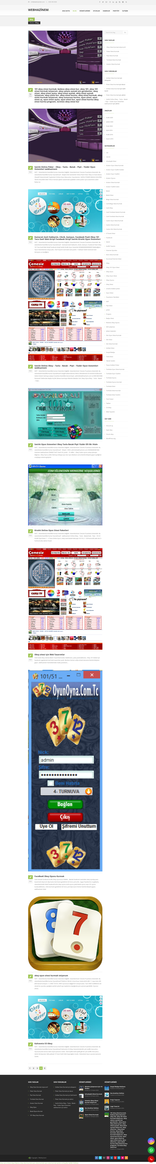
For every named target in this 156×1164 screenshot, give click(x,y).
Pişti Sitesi (109, 306)
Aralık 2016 (109, 134)
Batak (108, 191)
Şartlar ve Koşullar (62, 1163)
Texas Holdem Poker (112, 365)
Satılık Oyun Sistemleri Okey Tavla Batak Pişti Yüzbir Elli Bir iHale (66, 444)
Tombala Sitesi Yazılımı (113, 395)
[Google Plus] (106, 2)
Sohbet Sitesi (110, 348)
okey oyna (3, 1163)
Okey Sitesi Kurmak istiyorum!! (116, 47)
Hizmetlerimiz (84, 11)
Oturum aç (109, 426)
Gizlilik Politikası (73, 1163)
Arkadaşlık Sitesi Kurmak (93, 1094)
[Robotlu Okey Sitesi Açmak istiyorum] (81, 1102)
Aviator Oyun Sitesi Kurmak (114, 165)
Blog (75, 11)
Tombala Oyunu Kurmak (114, 382)
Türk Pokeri (109, 399)
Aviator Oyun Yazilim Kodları (115, 170)
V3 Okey (108, 407)
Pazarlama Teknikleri (112, 297)
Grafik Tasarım (110, 246)
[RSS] (126, 2)
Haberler (106, 11)
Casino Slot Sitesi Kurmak (114, 229)
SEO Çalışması (110, 327)
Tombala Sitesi (110, 386)
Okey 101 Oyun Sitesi (112, 267)
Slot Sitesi (109, 340)
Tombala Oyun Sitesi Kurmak (115, 369)
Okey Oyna (109, 272)
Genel (108, 242)
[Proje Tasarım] (107, 1101)
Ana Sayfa (66, 11)
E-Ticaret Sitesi (110, 233)
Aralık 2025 (109, 118)
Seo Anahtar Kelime (92, 1108)
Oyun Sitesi (109, 293)
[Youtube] (116, 2)
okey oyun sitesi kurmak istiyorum (51, 975)
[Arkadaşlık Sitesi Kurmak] (81, 1096)
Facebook (109, 238)
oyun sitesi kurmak (38, 1163)
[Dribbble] (110, 2)
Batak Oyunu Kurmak (36, 1111)
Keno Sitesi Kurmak (112, 255)
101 (107, 153)
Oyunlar (96, 11)
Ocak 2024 (109, 126)
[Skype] (119, 2)
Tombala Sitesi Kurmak (113, 60)
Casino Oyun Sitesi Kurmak (114, 221)
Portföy (116, 11)
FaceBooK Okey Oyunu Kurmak (49, 876)
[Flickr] (123, 2)
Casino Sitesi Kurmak (112, 225)
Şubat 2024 (109, 122)
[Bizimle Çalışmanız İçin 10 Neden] (81, 1088)
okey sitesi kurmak (26, 1163)
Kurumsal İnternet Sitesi (113, 259)
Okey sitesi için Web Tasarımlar (49, 654)
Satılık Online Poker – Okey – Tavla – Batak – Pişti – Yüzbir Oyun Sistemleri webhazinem (64, 168)
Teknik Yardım (110, 361)
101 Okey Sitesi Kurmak (37, 1115)
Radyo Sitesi (110, 318)
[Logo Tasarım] (107, 1108)
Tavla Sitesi (109, 357)
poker (108, 310)
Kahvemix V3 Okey (43, 1043)
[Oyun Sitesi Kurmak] (81, 1116)
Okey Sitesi (109, 284)
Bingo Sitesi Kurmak (112, 199)
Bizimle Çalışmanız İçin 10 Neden (93, 1087)
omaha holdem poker (113, 289)
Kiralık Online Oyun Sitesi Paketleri (51, 530)
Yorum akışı (109, 434)
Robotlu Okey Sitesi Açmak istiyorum (91, 1101)
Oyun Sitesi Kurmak (91, 1115)
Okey (107, 263)
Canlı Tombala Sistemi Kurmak (115, 212)
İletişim (125, 11)
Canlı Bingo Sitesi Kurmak (114, 204)
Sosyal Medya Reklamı (117, 1087)
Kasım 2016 (109, 139)
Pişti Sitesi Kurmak (112, 56)
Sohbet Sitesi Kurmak (113, 78)
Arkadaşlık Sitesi (111, 161)
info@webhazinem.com (38, 2)
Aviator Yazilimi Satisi (112, 187)
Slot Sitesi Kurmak (111, 344)
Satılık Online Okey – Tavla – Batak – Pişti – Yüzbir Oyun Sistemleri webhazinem (66, 366)
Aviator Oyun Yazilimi (112, 174)
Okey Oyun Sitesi (111, 276)
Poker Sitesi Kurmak (112, 51)
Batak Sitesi (109, 195)
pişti (107, 301)
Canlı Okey (109, 208)
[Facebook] (99, 2)
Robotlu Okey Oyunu (112, 323)
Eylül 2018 (109, 130)
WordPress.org (110, 438)
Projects (108, 314)
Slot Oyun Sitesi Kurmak (113, 335)
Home (32, 23)
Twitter (108, 403)
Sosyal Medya (110, 352)
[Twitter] (103, 2)
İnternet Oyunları (111, 250)
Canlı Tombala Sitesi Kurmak (115, 216)
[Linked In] (113, 2)
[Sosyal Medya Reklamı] (107, 1088)
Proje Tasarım (115, 1100)
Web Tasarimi (110, 412)
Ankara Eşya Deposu (13, 1163)
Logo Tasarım (114, 1106)
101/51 (108, 157)
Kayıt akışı (109, 430)
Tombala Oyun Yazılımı (113, 374)
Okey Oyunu (110, 280)
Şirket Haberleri (111, 331)
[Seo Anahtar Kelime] (81, 1110)
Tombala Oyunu (111, 378)
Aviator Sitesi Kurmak (113, 64)
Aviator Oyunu (110, 178)
